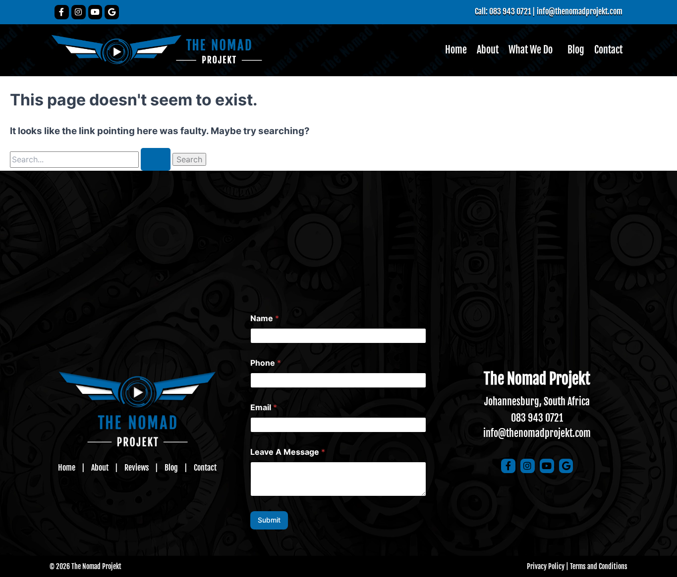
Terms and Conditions (598, 566)
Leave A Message (287, 452)
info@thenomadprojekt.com (579, 11)
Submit (269, 520)
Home (456, 50)
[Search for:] (91, 159)
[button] (533, 50)
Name (264, 318)
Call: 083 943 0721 (503, 11)
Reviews (136, 468)
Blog (575, 50)
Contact (608, 50)
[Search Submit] (155, 159)
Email (263, 407)
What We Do (530, 50)
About (488, 50)
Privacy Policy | (547, 566)
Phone (265, 363)
